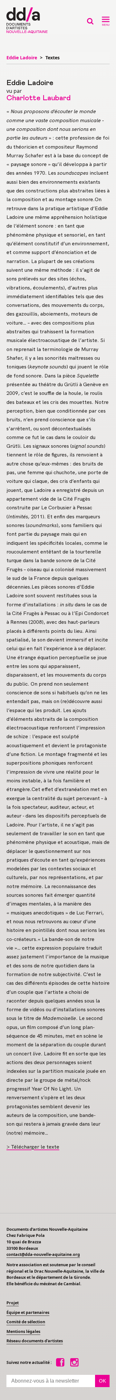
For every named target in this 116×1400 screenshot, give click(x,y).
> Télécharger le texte (32, 1146)
